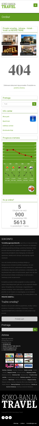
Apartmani (6, 121)
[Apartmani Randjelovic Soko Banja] (10, 366)
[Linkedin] (10, 417)
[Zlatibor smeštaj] (29, 356)
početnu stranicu (19, 88)
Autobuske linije (8, 130)
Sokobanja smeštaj (31, 372)
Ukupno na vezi (19, 210)
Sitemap (16, 423)
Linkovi (22, 423)
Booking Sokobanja (16, 384)
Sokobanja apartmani (25, 377)
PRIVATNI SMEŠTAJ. (8, 297)
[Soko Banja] (29, 366)
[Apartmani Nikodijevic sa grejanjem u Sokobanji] (19, 366)
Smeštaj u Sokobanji (7, 370)
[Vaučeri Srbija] (19, 356)
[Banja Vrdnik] (10, 361)
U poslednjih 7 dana (20, 226)
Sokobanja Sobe (16, 375)
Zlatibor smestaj (28, 370)
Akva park (6, 116)
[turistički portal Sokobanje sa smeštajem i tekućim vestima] (19, 361)
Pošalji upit (19, 319)
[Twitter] (6, 417)
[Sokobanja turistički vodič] (10, 356)
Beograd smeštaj (12, 372)
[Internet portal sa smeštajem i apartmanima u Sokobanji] (29, 361)
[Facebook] (3, 417)
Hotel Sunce (11, 379)
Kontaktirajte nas (32, 423)
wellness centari (8, 126)
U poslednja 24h (19, 218)
